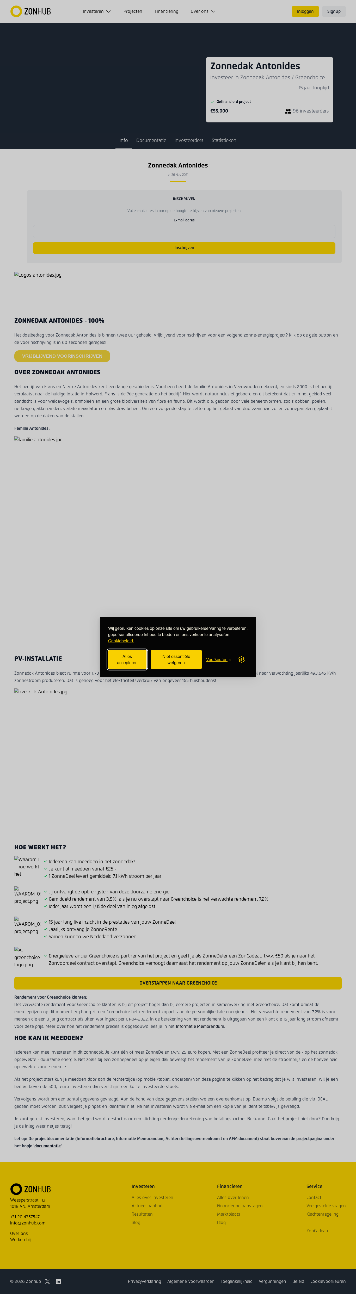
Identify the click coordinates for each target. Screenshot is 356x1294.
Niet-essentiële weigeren (176, 659)
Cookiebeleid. (121, 641)
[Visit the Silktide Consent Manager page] (241, 659)
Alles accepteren (127, 659)
